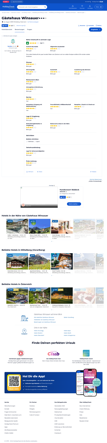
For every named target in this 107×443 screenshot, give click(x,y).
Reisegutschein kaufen (11, 421)
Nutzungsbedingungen (61, 409)
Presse (81, 412)
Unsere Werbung (84, 409)
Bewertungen (19, 29)
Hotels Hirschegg (38, 330)
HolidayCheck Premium (11, 424)
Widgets (32, 409)
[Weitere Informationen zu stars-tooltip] (45, 18)
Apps (6, 427)
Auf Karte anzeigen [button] (33, 22)
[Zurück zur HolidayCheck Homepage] (8, 7)
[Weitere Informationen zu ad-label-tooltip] (54, 185)
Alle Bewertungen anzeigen (10, 35)
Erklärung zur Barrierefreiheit (63, 427)
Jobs (80, 415)
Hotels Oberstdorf (39, 335)
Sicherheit (57, 430)
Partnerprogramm (35, 412)
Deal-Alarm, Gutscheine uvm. (13, 415)
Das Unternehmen (84, 406)
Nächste (95, 179)
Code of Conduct (34, 415)
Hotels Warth (67, 333)
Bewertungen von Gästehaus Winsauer (45, 322)
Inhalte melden (9, 433)
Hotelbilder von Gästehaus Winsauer (44, 319)
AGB (56, 421)
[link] (72, 7)
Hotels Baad (67, 330)
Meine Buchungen (10, 406)
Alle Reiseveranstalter (11, 430)
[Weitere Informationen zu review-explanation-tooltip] (24, 25)
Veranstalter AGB (60, 406)
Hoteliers (32, 406)
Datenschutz (58, 412)
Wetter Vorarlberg (69, 317)
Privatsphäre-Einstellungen (62, 415)
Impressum (58, 433)
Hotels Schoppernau (69, 335)
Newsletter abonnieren (11, 418)
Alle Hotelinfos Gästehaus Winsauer (44, 317)
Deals (5, 1)
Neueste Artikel (83, 421)
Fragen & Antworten (10, 412)
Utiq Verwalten (59, 418)
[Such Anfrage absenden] (45, 7)
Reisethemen (83, 418)
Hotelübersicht (7, 29)
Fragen (29, 29)
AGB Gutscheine (59, 424)
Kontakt (87, 1)
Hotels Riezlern (38, 333)
